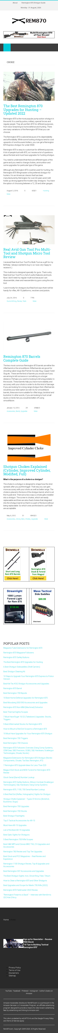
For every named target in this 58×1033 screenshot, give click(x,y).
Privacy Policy (15, 968)
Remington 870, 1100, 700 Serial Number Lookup (24, 789)
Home (6, 920)
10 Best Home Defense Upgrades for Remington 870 (25, 698)
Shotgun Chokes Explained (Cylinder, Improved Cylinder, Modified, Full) (27, 470)
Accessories (11, 411)
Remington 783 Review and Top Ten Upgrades (22, 852)
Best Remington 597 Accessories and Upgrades (23, 871)
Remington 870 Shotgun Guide (33, 3)
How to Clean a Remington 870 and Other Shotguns (25, 881)
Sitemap (12, 976)
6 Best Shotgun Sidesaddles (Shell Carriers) (21, 667)
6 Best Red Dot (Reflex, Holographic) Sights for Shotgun (26, 794)
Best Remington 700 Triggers (15, 738)
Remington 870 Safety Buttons (16, 657)
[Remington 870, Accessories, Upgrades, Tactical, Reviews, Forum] (29, 21)
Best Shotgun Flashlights (14, 816)
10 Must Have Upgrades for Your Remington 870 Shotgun (27, 734)
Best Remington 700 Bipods (15, 693)
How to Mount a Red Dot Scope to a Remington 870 (25, 729)
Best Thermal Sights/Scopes (15, 712)
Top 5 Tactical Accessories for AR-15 (19, 820)
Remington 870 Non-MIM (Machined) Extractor (23, 707)
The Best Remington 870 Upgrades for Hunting (23, 662)
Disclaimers (14, 973)
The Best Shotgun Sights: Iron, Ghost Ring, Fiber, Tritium (26, 876)
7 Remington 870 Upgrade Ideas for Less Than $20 (24, 765)
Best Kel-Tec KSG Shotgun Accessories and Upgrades (26, 684)
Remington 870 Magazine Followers (18, 653)
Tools (24, 301)
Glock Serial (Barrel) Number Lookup (18, 777)
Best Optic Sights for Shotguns (16, 835)
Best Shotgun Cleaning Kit (14, 671)
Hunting (46, 191)
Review (19, 301)
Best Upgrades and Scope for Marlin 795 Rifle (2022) (25, 885)
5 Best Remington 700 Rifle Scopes (18, 839)
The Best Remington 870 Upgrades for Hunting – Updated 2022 (23, 110)
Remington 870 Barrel (12, 688)
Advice (18, 519)
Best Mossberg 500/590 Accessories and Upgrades (25, 702)
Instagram (34, 991)
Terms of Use (14, 970)
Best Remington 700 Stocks (15, 811)
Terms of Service (13, 1021)
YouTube (8, 991)
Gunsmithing (11, 301)
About (15, 3)
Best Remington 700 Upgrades (16, 806)
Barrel (18, 411)
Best (22, 519)
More (8, 194)
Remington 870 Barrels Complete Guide (21, 358)
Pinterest (25, 991)
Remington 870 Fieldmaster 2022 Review (20, 890)
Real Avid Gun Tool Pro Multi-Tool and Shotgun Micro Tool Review (27, 253)
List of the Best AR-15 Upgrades (16, 830)
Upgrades (24, 411)
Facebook (16, 991)
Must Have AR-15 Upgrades (15, 825)
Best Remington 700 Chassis (15, 743)
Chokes (27, 519)
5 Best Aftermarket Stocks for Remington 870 (22, 724)
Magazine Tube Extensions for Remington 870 (22, 648)
